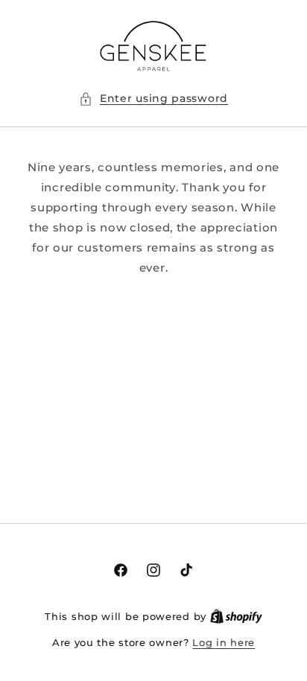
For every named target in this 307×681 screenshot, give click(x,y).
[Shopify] (236, 616)
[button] (153, 98)
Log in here (223, 642)
